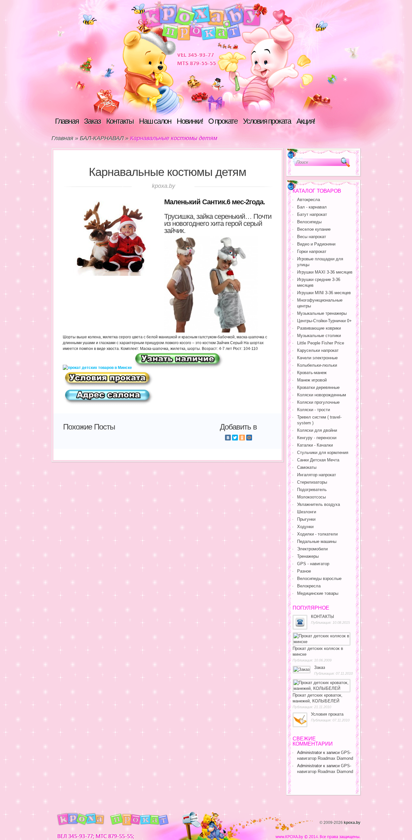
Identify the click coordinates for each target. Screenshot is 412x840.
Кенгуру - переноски (316, 437)
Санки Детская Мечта (318, 460)
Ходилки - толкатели (317, 534)
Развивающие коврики (319, 328)
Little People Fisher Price (320, 343)
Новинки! (190, 121)
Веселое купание (314, 229)
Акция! (305, 121)
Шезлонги (306, 511)
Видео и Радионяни (316, 244)
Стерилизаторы (312, 482)
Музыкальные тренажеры (322, 313)
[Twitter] (235, 437)
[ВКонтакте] (228, 437)
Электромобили (312, 548)
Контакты (120, 121)
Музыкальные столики (319, 335)
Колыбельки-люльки (317, 365)
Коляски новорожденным (321, 394)
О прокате (223, 121)
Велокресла (309, 586)
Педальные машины (316, 541)
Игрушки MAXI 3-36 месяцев (324, 272)
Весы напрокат (311, 236)
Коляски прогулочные (318, 402)
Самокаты (306, 467)
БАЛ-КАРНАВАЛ (102, 138)
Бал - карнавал (312, 207)
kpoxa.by (352, 822)
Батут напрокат (312, 214)
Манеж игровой (312, 380)
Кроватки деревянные (318, 387)
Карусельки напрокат (318, 350)
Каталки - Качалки (315, 445)
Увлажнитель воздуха (318, 504)
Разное (304, 571)
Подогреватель (312, 489)
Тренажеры (308, 556)
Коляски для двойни (317, 430)
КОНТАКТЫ (322, 616)
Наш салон (155, 121)
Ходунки (305, 526)
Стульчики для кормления (322, 452)
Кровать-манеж (312, 372)
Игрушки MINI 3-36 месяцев (324, 292)
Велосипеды (309, 221)
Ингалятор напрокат (316, 474)
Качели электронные (317, 357)
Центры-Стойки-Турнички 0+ (324, 320)
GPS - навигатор (313, 563)
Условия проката (267, 121)
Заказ (92, 121)
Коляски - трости (313, 409)
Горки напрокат (311, 251)
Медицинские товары (317, 593)
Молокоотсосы (311, 497)
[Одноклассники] (242, 437)
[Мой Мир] (249, 437)
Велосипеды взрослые (319, 578)
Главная (67, 121)
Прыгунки (306, 519)
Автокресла (308, 199)
